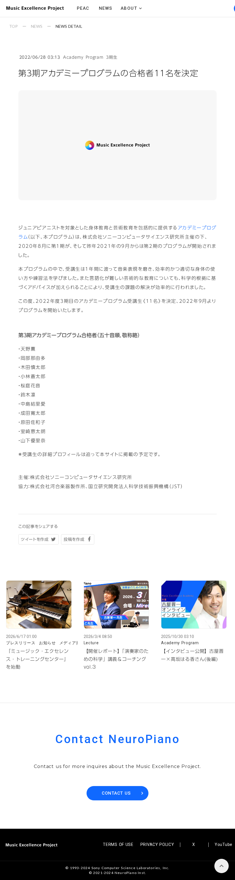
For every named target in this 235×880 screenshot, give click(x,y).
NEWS (36, 26)
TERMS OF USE (118, 844)
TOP (13, 26)
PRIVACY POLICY (157, 844)
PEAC (83, 8)
